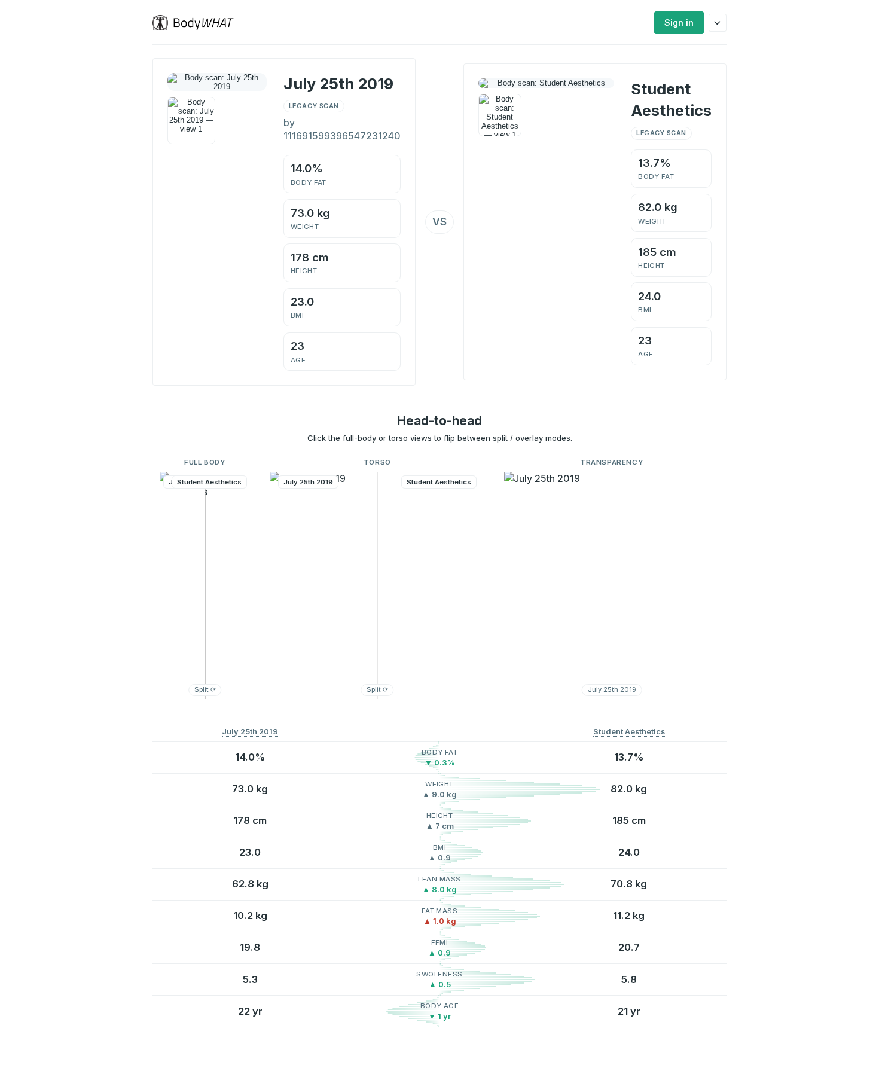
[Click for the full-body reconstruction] (217, 82)
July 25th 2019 (250, 731)
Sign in (679, 22)
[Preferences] (718, 23)
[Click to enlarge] (191, 121)
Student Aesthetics (629, 731)
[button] (205, 585)
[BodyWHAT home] (197, 22)
